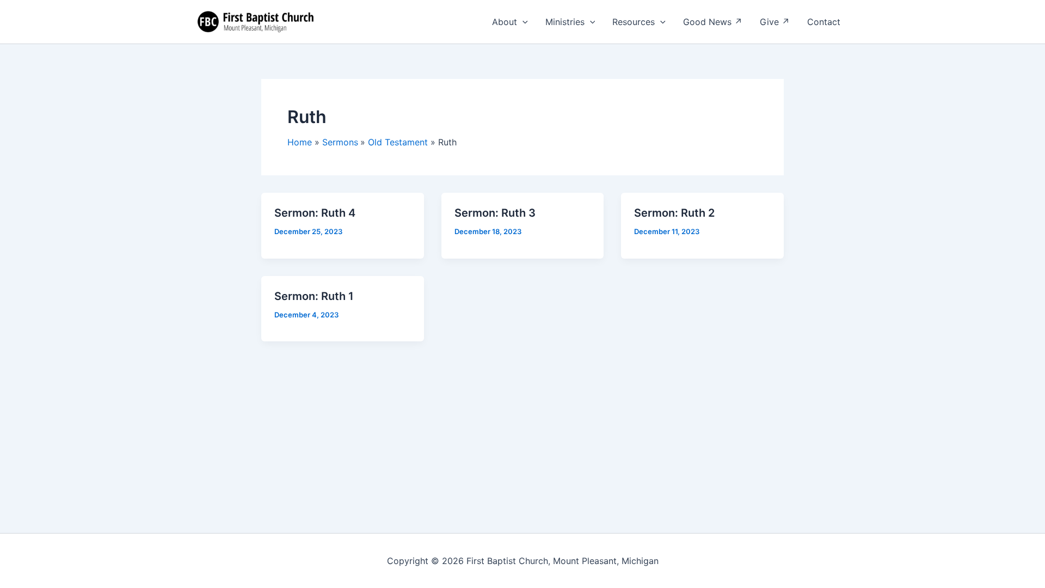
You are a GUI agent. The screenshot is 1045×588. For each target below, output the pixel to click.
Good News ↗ (712, 21)
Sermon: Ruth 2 (674, 212)
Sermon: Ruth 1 (314, 296)
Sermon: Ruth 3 (495, 212)
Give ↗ (775, 21)
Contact (823, 21)
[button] (522, 22)
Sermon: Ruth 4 (314, 212)
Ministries (565, 21)
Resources (633, 21)
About (504, 21)
